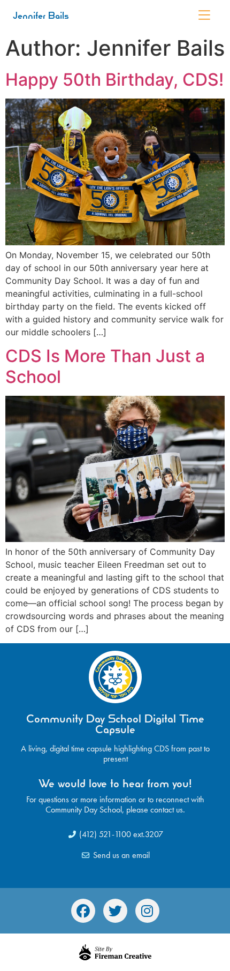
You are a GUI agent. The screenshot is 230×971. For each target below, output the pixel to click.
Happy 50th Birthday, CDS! (114, 79)
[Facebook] (83, 911)
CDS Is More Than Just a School (105, 366)
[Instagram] (147, 911)
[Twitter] (115, 911)
